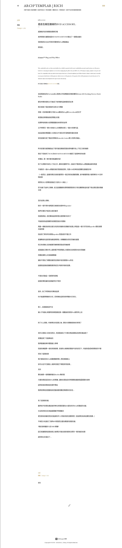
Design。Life (21, 28)
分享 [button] (18, 20)
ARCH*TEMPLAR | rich (43, 5)
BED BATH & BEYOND (52, 83)
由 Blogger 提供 (62, 539)
